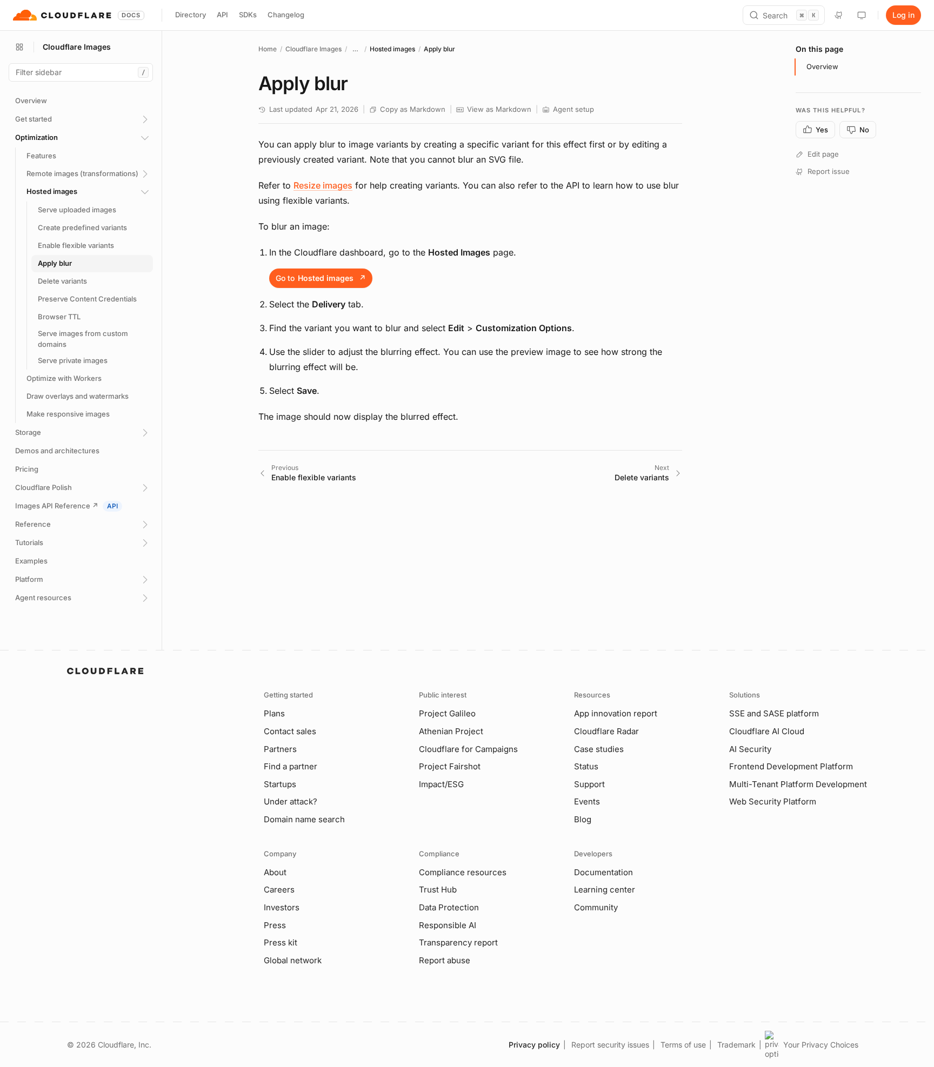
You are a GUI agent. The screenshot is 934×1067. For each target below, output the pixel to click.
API (222, 14)
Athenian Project (451, 731)
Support (589, 784)
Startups (280, 784)
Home (267, 49)
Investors (281, 907)
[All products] (19, 47)
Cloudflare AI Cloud (766, 731)
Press (275, 925)
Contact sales (290, 731)
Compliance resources (462, 872)
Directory (190, 14)
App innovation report (615, 713)
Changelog (286, 14)
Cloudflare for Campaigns (468, 749)
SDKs (248, 14)
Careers (279, 889)
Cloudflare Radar (606, 731)
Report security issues (610, 1044)
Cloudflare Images (313, 49)
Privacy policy (534, 1044)
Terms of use (683, 1044)
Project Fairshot (450, 766)
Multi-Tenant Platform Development (798, 784)
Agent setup (573, 109)
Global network (293, 960)
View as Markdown (499, 109)
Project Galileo (447, 713)
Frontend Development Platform (791, 766)
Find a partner (290, 766)
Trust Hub (438, 889)
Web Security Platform (772, 801)
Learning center (604, 889)
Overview (822, 66)
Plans (274, 713)
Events (587, 801)
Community (596, 907)
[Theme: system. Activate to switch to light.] (861, 15)
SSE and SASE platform (774, 713)
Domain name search (304, 819)
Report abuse (444, 960)
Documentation (603, 872)
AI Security (750, 749)
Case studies (599, 749)
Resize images (322, 185)
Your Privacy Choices (820, 1044)
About (275, 872)
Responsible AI (447, 925)
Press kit (280, 942)
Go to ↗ (321, 278)
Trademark (736, 1044)
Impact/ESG (441, 784)
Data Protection (449, 907)
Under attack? (290, 801)
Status (586, 766)
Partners (280, 749)
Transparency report (458, 942)
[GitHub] (839, 15)
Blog (582, 819)
